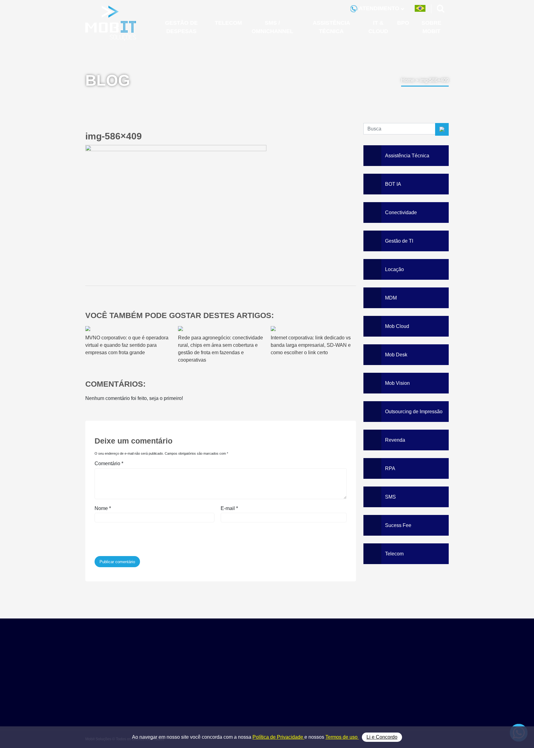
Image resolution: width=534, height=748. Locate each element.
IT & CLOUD (378, 27)
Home (407, 80)
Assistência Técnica (353, 685)
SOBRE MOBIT (431, 27)
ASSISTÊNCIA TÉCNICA (331, 27)
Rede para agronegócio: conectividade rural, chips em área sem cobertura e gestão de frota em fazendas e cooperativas (220, 349)
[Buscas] (441, 8)
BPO (403, 23)
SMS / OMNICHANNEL (272, 27)
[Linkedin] (230, 713)
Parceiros (404, 671)
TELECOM (228, 23)
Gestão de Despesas (354, 664)
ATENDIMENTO (379, 8)
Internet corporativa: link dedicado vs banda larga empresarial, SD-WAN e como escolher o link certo (311, 345)
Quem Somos (408, 664)
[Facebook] (215, 713)
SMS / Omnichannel (353, 678)
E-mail (229, 508)
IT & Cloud (343, 692)
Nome (103, 508)
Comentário (109, 463)
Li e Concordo (382, 737)
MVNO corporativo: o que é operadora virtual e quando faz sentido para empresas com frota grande (126, 345)
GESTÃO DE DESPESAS (181, 27)
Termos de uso (342, 737)
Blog (398, 678)
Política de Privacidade (278, 737)
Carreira (402, 685)
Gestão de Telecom (352, 671)
